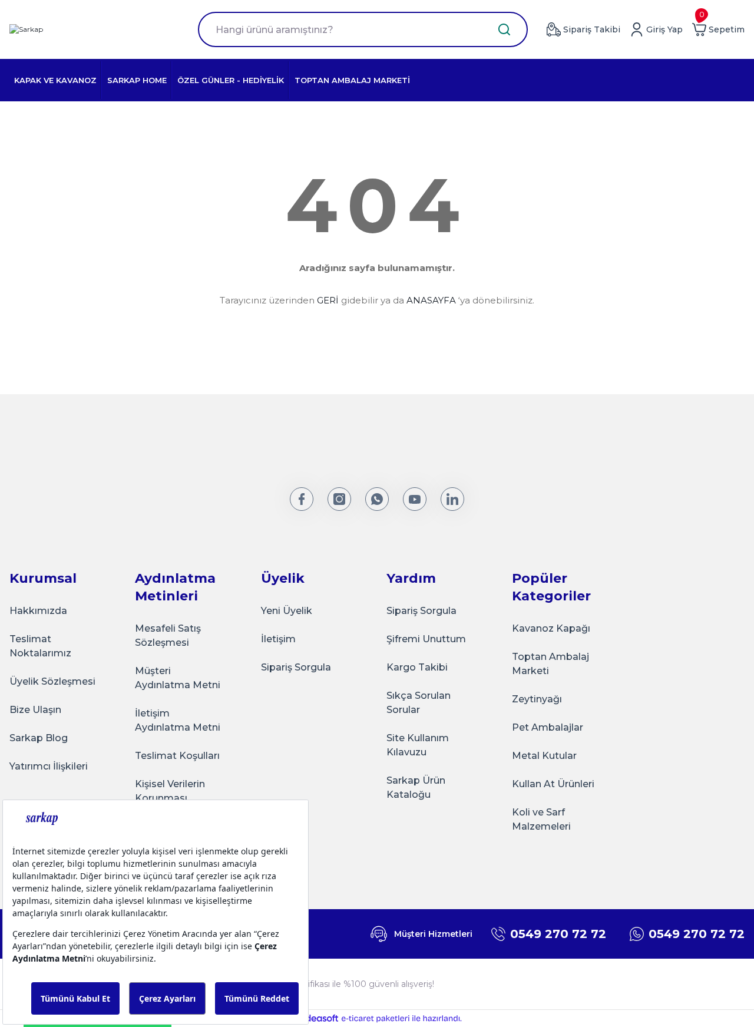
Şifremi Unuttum (426, 639)
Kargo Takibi (417, 667)
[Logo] (26, 29)
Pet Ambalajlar (547, 727)
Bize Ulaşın (35, 709)
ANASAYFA (431, 300)
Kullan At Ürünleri (553, 784)
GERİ (328, 300)
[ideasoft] (315, 1018)
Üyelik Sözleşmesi (52, 681)
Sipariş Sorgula (296, 667)
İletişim (278, 639)
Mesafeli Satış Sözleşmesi (168, 635)
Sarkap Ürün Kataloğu (415, 787)
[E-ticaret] (375, 1018)
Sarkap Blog (38, 738)
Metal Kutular (544, 755)
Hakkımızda (38, 610)
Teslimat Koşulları (177, 755)
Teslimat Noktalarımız (40, 646)
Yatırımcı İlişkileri (48, 766)
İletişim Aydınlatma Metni (177, 720)
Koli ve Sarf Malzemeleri (541, 819)
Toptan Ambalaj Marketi (550, 663)
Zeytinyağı (537, 699)
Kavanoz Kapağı (551, 628)
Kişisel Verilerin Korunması (170, 791)
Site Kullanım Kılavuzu (417, 745)
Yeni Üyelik (286, 610)
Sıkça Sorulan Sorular (418, 702)
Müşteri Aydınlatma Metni (177, 678)
